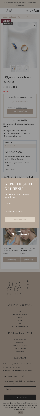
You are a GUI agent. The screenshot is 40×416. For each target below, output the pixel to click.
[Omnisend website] (20, 233)
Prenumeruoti (20, 219)
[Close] (36, 180)
